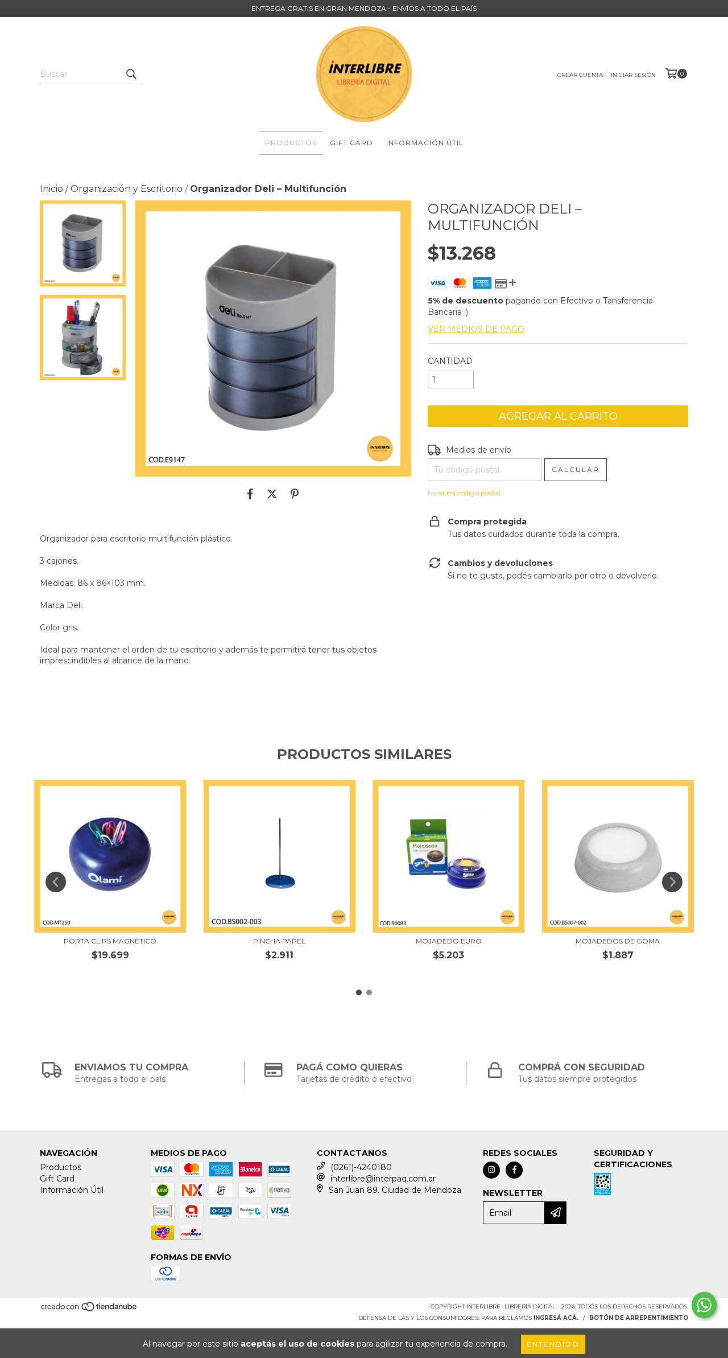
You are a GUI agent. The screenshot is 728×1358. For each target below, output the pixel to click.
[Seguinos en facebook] (514, 1170)
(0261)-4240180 (361, 1167)
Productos (291, 142)
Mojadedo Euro (449, 941)
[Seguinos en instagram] (491, 1170)
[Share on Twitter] (272, 493)
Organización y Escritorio (127, 188)
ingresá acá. (555, 1318)
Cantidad (450, 361)
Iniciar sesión (633, 75)
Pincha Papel (279, 941)
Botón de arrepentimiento (638, 1318)
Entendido (553, 1344)
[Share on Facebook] (250, 493)
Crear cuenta (580, 75)
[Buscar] (130, 74)
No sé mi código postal (464, 493)
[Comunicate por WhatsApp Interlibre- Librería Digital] (704, 1305)
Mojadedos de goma (618, 941)
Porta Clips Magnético (110, 941)
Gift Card (351, 142)
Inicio (51, 188)
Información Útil (425, 142)
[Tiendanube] (89, 1310)
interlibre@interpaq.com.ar (383, 1179)
